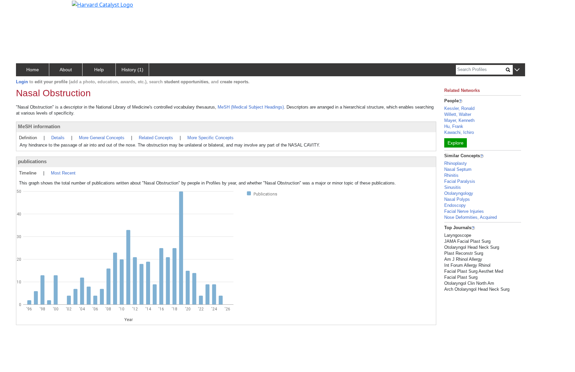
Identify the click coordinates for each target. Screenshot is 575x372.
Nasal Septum (458, 169)
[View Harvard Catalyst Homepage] (102, 4)
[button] (517, 70)
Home (32, 69)
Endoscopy (455, 205)
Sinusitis (452, 187)
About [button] (66, 69)
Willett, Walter (457, 114)
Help (99, 69)
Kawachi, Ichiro (459, 132)
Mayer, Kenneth (459, 120)
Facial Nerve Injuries (464, 211)
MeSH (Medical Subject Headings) (251, 107)
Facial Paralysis (459, 181)
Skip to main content (28, 8)
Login (22, 81)
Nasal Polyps (457, 199)
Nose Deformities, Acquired (470, 217)
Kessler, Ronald (459, 108)
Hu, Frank (453, 126)
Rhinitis (451, 175)
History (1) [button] (132, 69)
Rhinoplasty (455, 163)
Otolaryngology (458, 193)
